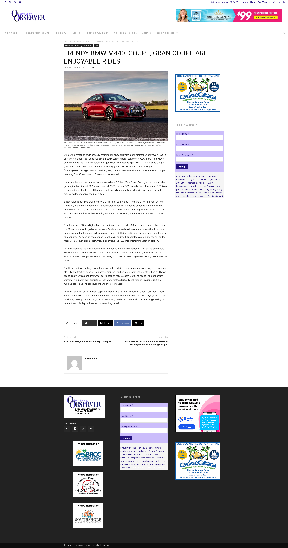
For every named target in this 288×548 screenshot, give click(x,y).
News (96, 45)
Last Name (182, 144)
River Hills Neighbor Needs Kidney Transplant (88, 341)
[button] (284, 33)
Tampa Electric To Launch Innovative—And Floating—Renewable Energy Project (145, 343)
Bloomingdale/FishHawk (37, 33)
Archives (146, 33)
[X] (15, 2)
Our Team (263, 2)
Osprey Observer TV (167, 33)
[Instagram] (10, 2)
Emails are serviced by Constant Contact (205, 196)
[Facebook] (5, 2)
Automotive (77, 41)
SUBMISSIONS (11, 33)
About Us (248, 2)
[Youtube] (20, 2)
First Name (182, 133)
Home (66, 41)
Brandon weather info (198, 227)
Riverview (61, 33)
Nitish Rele (71, 67)
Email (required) (184, 155)
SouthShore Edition (124, 33)
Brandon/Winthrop (97, 33)
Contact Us (279, 2)
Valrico (77, 33)
